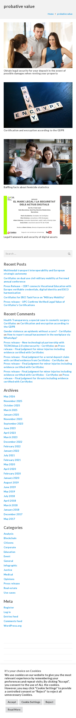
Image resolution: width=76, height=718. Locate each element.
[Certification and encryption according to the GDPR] (38, 105)
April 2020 (10, 468)
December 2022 (13, 441)
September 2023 (13, 423)
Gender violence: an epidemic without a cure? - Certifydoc (37, 331)
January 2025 (11, 414)
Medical (8, 574)
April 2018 (10, 500)
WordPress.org (13, 625)
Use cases (9, 592)
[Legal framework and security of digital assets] (38, 215)
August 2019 (11, 482)
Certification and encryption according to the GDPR (34, 130)
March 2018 (11, 505)
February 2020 (12, 473)
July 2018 (9, 496)
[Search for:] (38, 252)
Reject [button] (49, 702)
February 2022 (12, 446)
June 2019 (10, 487)
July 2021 (9, 455)
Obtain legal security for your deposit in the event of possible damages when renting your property (35, 72)
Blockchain (10, 538)
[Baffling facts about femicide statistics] (38, 162)
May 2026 (9, 396)
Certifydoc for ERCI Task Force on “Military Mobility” (34, 297)
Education (9, 551)
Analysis (8, 533)
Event (7, 556)
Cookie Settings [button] (30, 702)
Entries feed (11, 616)
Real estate (10, 588)
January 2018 (11, 509)
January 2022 (11, 450)
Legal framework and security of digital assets (31, 236)
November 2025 (13, 401)
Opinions (9, 579)
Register (9, 607)
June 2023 (10, 428)
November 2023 (13, 419)
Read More (14, 709)
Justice (8, 569)
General (8, 560)
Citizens (8, 542)
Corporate (10, 547)
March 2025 (11, 410)
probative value (64, 13)
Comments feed (13, 621)
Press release (12, 583)
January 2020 (11, 477)
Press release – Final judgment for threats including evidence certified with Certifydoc (36, 378)
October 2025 (12, 405)
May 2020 (9, 464)
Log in (7, 612)
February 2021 (12, 459)
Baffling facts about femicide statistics (26, 187)
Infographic (10, 565)
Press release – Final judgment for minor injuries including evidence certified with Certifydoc (34, 349)
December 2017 (13, 514)
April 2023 (10, 432)
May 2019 (9, 491)
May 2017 (9, 518)
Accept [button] (12, 702)
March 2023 (11, 437)
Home (51, 13)
